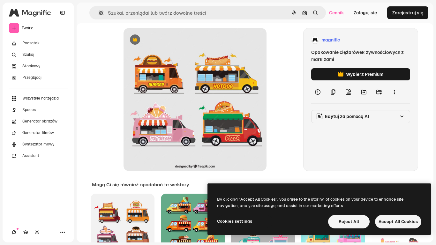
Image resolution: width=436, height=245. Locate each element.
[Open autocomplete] (98, 13)
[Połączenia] (14, 232)
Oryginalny (167, 40)
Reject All (349, 221)
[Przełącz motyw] (37, 232)
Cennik (336, 13)
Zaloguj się (365, 13)
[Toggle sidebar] (62, 13)
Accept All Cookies (398, 221)
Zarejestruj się (407, 13)
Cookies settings (234, 221)
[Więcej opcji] (394, 91)
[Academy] (25, 232)
